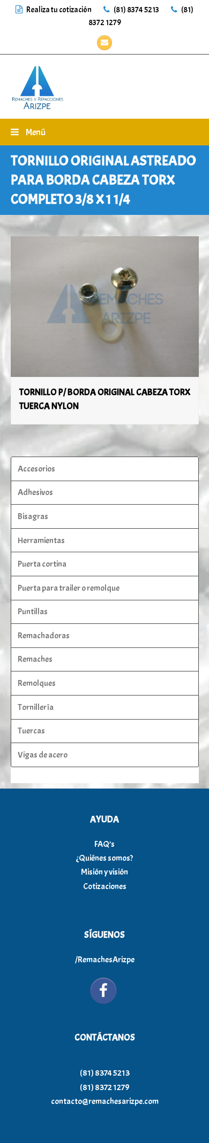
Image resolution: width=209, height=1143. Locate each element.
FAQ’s (104, 844)
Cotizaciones (104, 886)
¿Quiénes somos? (104, 858)
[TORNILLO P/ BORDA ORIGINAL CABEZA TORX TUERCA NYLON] (105, 306)
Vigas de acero (43, 755)
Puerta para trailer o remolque (69, 588)
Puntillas (33, 611)
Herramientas (41, 540)
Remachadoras (44, 635)
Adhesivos (35, 492)
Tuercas (31, 730)
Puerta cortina (42, 564)
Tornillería (36, 707)
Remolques (37, 683)
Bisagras (33, 516)
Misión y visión (104, 872)
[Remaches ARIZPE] (37, 84)
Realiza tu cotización (59, 10)
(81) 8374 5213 (136, 10)
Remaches (35, 659)
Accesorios (36, 469)
